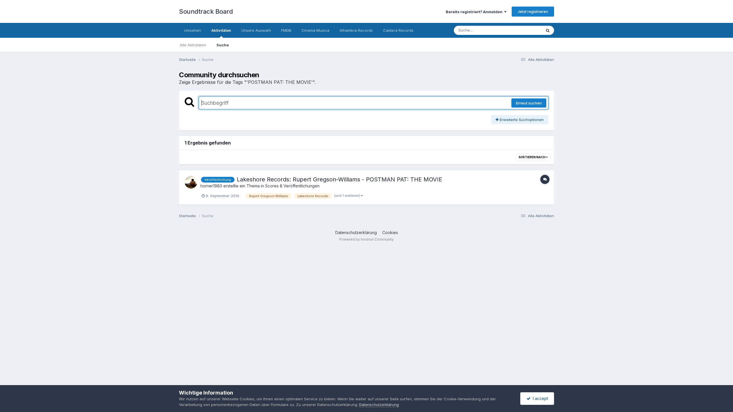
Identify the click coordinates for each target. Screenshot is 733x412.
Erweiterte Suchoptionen (521, 119)
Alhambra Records (356, 30)
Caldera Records (398, 30)
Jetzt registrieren (533, 11)
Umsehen (192, 30)
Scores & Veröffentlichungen (292, 185)
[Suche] (547, 30)
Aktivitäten (221, 30)
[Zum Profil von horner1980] (191, 182)
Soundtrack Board (206, 11)
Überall (528, 30)
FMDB (286, 30)
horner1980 (211, 185)
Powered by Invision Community (366, 239)
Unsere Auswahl (256, 30)
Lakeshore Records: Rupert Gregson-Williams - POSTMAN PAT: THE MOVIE (339, 179)
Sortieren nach (532, 157)
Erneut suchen (529, 103)
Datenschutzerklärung (356, 232)
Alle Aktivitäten (193, 45)
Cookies (390, 232)
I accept (539, 398)
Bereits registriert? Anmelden (475, 11)
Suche (222, 45)
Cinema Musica (315, 30)
